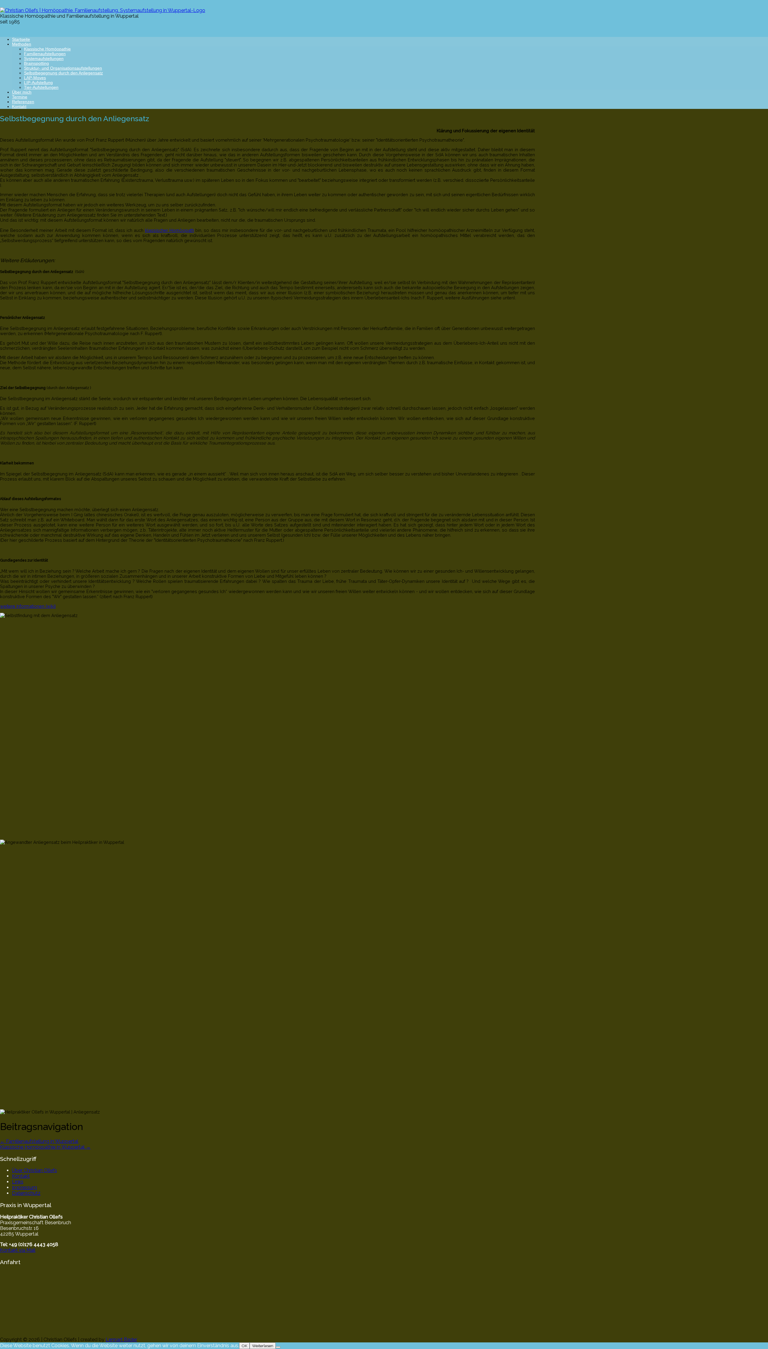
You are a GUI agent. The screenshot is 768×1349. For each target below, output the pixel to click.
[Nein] (278, 1347)
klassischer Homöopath (169, 230)
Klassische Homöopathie (47, 48)
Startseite (21, 39)
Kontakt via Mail (17, 1250)
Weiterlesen (262, 1345)
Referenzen (23, 101)
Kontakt (19, 106)
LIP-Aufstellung (38, 82)
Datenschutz (26, 1193)
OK (244, 1345)
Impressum (24, 1187)
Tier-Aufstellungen (41, 87)
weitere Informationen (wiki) (28, 606)
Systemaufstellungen (44, 58)
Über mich (22, 92)
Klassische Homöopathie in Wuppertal (45, 1147)
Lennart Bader (121, 1339)
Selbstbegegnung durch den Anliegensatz (63, 72)
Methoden (21, 44)
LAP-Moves (35, 77)
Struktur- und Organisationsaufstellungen (63, 68)
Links (17, 1182)
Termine (19, 96)
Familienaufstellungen (45, 53)
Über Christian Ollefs (34, 1170)
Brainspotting (36, 63)
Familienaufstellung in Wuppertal (39, 1141)
